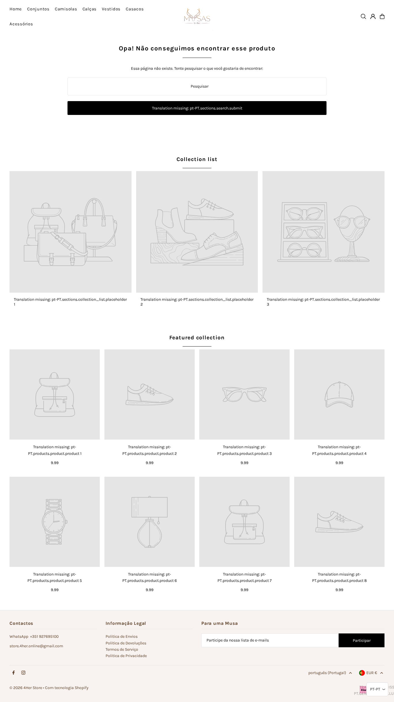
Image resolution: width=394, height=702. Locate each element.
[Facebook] (13, 673)
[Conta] (373, 16)
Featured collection (197, 337)
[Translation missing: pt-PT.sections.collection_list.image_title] (71, 232)
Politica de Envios (122, 636)
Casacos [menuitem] (135, 9)
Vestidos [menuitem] (111, 9)
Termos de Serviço (122, 649)
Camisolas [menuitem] (66, 9)
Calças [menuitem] (89, 9)
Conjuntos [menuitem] (38, 9)
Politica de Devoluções (126, 643)
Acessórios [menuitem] (21, 24)
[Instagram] (23, 673)
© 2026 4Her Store (26, 687)
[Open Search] (363, 16)
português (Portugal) (327, 672)
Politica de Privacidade (126, 655)
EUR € (371, 672)
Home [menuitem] (16, 9)
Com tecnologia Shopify (67, 687)
